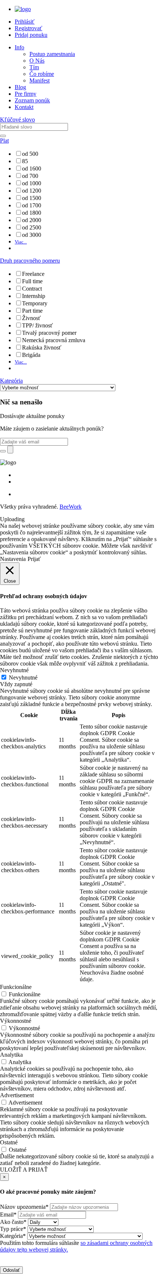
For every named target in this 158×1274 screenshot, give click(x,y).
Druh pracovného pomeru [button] (30, 260)
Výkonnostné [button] (15, 1021)
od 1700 (31, 205)
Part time (32, 311)
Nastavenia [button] (13, 559)
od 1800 (31, 213)
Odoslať (11, 1270)
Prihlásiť (25, 21)
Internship (33, 296)
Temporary (34, 303)
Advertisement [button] (17, 1095)
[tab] (79, 119)
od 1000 (31, 183)
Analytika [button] (11, 1055)
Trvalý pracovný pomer (49, 333)
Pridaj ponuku (31, 35)
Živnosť (31, 318)
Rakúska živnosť (41, 347)
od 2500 (31, 227)
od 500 (30, 154)
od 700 (30, 176)
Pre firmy (25, 94)
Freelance (33, 274)
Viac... (21, 242)
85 (25, 161)
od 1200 (31, 190)
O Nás (36, 60)
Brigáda (31, 355)
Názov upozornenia (24, 1207)
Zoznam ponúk (32, 100)
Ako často (13, 1222)
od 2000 (31, 220)
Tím (34, 67)
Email (8, 1214)
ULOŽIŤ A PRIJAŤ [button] (24, 1169)
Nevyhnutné (23, 677)
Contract (32, 288)
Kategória (13, 1236)
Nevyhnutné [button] (14, 670)
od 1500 (31, 198)
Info (19, 47)
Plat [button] (4, 140)
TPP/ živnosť (37, 325)
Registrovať (28, 28)
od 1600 (31, 168)
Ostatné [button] (9, 1142)
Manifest (39, 80)
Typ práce (13, 1229)
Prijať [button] (34, 559)
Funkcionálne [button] (16, 987)
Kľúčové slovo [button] (17, 119)
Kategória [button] (11, 381)
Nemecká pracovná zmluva (53, 340)
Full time (32, 281)
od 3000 (31, 235)
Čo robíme (41, 74)
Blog (20, 87)
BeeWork (71, 506)
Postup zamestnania (52, 54)
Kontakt (24, 107)
